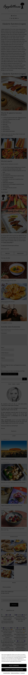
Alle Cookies (14, 665)
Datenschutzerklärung (15, 673)
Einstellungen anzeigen (14, 669)
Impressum (22, 673)
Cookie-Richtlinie (6, 673)
